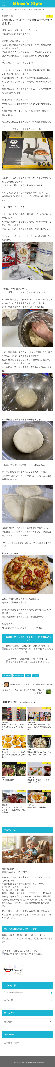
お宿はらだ (19, 676)
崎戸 (28, 676)
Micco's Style (27, 3)
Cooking (8, 676)
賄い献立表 (8, 1000)
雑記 (36, 676)
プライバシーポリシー (13, 992)
